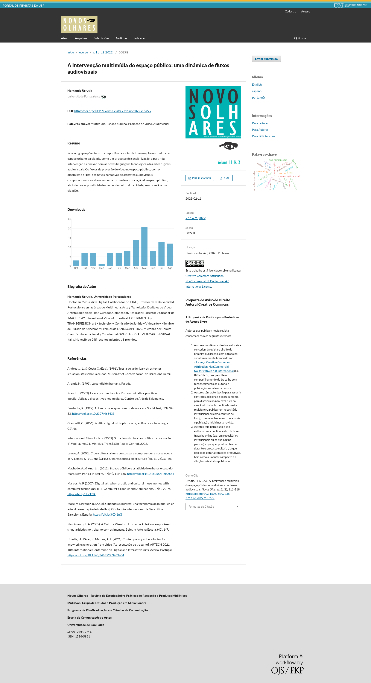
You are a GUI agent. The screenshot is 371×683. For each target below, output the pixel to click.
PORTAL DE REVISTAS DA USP (23, 5)
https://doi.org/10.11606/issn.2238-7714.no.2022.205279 (112, 111)
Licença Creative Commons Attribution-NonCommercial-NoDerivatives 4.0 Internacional (214, 367)
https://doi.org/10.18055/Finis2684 (150, 473)
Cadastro (290, 11)
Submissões (101, 38)
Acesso (305, 11)
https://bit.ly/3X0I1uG (107, 514)
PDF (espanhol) (201, 178)
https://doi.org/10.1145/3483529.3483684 (95, 555)
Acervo (83, 52)
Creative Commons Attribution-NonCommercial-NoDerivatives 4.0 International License (207, 281)
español (257, 91)
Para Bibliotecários (263, 136)
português (259, 97)
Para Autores (260, 129)
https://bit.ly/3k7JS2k (81, 494)
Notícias (121, 38)
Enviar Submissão (266, 59)
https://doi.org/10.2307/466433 (93, 413)
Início (70, 52)
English (257, 84)
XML (226, 178)
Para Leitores (260, 123)
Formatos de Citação (201, 506)
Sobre (138, 38)
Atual (64, 38)
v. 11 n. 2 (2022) (103, 52)
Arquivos (81, 38)
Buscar (302, 38)
